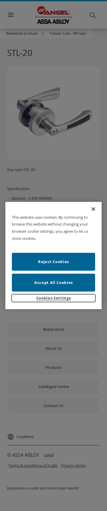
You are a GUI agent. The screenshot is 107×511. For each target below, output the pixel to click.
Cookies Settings (53, 298)
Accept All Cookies (53, 282)
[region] (53, 255)
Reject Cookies (53, 261)
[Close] (93, 208)
